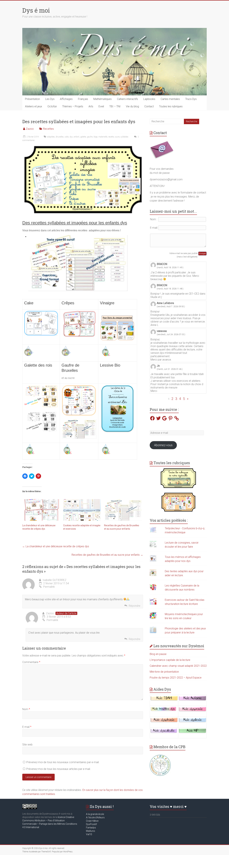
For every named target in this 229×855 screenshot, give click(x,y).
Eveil (101, 106)
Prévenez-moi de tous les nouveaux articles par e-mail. (58, 769)
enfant (76, 137)
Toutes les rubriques (171, 106)
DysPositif (92, 824)
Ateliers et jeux (33, 106)
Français (83, 99)
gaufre (90, 137)
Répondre (134, 605)
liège (95, 137)
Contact (149, 106)
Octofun (52, 106)
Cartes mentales (170, 99)
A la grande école (95, 814)
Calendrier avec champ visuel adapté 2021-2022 (178, 665)
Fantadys (91, 827)
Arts (91, 106)
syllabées (124, 137)
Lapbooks (149, 99)
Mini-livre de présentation (164, 671)
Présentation (32, 99)
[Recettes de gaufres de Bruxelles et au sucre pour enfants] (123, 510)
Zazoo (30, 128)
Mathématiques (102, 99)
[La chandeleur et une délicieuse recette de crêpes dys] (41, 510)
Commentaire (31, 662)
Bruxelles (60, 137)
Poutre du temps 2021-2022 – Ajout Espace (176, 677)
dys (71, 137)
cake (67, 137)
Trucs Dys (191, 99)
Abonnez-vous (163, 445)
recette (111, 137)
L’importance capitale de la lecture (170, 660)
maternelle (102, 137)
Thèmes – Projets (72, 106)
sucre (117, 137)
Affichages (66, 99)
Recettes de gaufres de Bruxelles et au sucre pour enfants (107, 554)
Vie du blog (132, 106)
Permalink (49, 586)
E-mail (26, 726)
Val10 (89, 834)
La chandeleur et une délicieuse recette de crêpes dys (55, 546)
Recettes (48, 128)
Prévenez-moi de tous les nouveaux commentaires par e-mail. (62, 762)
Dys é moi (36, 10)
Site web (27, 744)
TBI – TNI (115, 106)
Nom (26, 709)
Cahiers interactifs (127, 99)
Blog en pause (158, 654)
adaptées (51, 137)
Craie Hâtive (92, 821)
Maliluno (90, 831)
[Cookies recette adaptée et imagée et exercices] (82, 510)
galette (83, 137)
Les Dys (49, 99)
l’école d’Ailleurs (96, 817)
